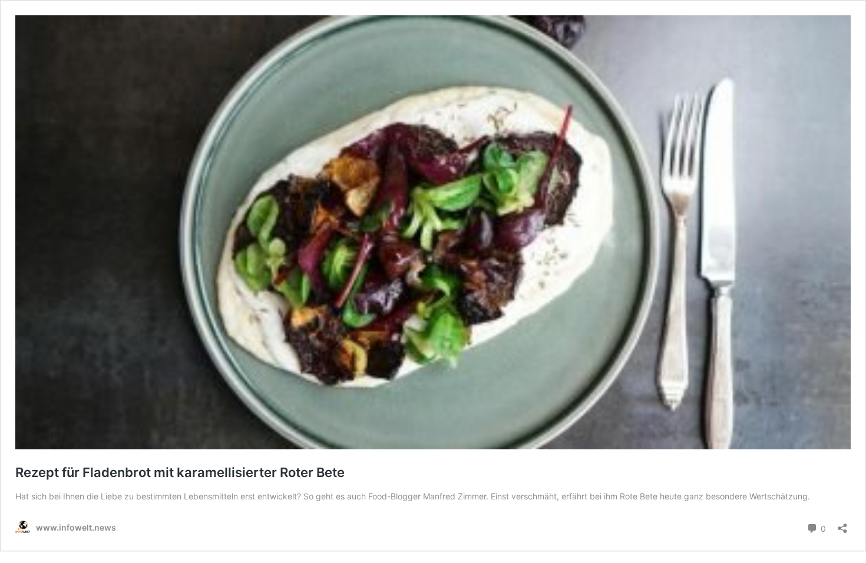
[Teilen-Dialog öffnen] (842, 524)
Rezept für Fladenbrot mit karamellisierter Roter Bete (180, 472)
